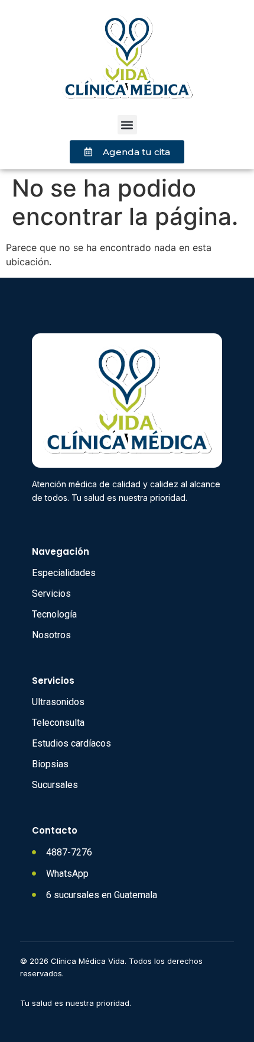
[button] (127, 124)
